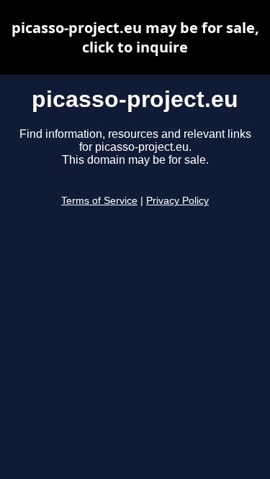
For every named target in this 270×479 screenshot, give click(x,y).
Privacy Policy (177, 200)
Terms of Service (99, 200)
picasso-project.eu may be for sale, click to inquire (135, 37)
